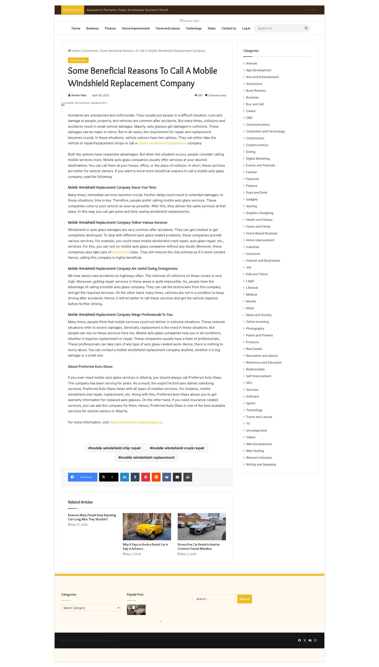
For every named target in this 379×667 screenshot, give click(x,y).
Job (248, 267)
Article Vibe (78, 95)
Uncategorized (256, 430)
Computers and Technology (265, 131)
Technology (194, 28)
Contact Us (229, 28)
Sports (250, 403)
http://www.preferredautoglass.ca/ (136, 422)
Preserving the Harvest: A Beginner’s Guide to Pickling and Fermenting (134, 10)
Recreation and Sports (262, 355)
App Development (258, 70)
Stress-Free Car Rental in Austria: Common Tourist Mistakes (199, 546)
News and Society (259, 315)
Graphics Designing (259, 213)
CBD (249, 117)
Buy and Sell (255, 104)
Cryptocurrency (257, 145)
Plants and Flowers (259, 335)
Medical (251, 294)
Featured (252, 179)
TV (248, 423)
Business (92, 28)
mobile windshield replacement (162, 143)
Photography (255, 328)
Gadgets (252, 199)
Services (252, 389)
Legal (250, 281)
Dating (250, 151)
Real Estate (254, 349)
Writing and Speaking (261, 464)
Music (250, 308)
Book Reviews (256, 90)
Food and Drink (256, 192)
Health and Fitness (259, 219)
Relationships (255, 369)
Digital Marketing (258, 158)
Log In (246, 28)
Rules (212, 28)
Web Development (259, 444)
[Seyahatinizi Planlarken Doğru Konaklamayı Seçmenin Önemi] (136, 610)
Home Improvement (136, 28)
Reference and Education (264, 362)
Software (252, 396)
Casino (251, 111)
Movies (251, 301)
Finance (110, 28)
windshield (120, 252)
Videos (251, 437)
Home (76, 28)
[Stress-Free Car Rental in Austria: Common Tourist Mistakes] (202, 526)
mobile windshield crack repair (178, 448)
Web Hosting (255, 451)
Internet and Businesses (263, 260)
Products (252, 342)
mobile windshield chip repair (116, 448)
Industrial (252, 247)
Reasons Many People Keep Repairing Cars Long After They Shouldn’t (92, 517)
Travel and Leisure (168, 28)
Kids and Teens (257, 274)
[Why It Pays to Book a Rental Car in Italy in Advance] (147, 526)
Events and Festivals (260, 165)
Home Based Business (261, 233)
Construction (255, 138)
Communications (258, 124)
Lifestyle (252, 287)
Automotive (90, 50)
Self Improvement (258, 376)
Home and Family (258, 226)
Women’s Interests (259, 457)
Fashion (251, 172)
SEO (249, 383)
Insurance (253, 253)
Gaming (251, 206)
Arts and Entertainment (262, 77)
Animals (251, 63)
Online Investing (257, 321)
